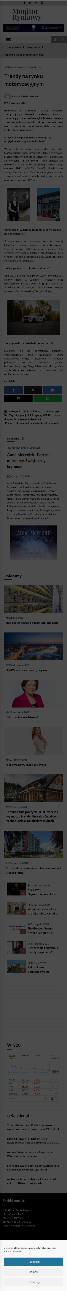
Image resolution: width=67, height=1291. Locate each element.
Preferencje (34, 1282)
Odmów (33, 1271)
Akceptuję (34, 1261)
